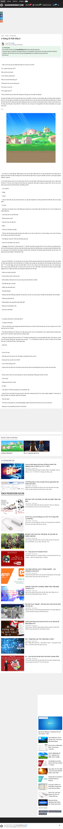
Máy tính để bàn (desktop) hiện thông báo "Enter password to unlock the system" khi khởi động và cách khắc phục (55, 802)
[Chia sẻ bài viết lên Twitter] (1, 18)
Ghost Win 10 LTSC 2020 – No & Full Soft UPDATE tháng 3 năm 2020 (55, 770)
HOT (55, 5)
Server (29, 5)
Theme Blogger (46, 5)
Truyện (6, 35)
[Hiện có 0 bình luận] (1, 13)
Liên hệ (9, 1)
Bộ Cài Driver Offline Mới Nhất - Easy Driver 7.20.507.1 (55, 747)
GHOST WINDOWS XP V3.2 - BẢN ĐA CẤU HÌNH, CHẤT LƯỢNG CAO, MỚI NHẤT (54, 755)
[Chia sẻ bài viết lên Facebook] (1, 15)
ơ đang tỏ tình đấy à (6, 453)
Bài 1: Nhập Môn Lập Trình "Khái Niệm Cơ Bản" (39, 639)
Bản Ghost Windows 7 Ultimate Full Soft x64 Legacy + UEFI (49, 732)
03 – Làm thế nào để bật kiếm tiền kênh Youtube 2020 (42, 656)
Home (2, 35)
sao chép (13, 826)
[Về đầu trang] (59, 825)
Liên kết (3, 1)
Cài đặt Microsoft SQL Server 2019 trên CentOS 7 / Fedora (55, 763)
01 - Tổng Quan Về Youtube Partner (36, 552)
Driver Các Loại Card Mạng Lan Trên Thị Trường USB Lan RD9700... (54, 794)
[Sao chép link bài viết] (1, 21)
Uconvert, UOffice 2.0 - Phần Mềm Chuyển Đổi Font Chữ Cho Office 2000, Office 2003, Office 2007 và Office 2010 (55, 786)
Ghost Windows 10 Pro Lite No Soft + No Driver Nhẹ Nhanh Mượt (55, 739)
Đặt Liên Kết (42, 814)
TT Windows (37, 5)
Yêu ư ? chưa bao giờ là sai (31, 453)
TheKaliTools (42, 811)
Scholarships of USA (54, 811)
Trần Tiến (10, 43)
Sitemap (21, 1)
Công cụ (15, 1)
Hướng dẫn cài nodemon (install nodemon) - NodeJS (55, 778)
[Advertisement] (31, 22)
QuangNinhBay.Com (21, 825)
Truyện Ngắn (13, 35)
